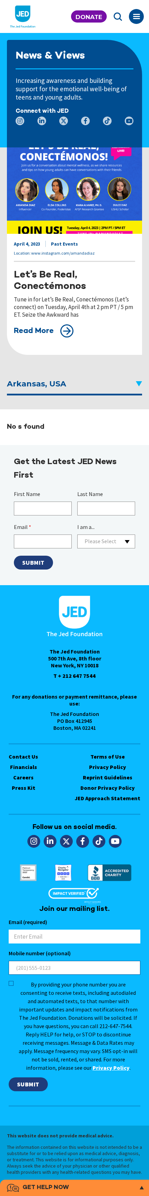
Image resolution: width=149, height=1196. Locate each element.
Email (22, 526)
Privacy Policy (107, 766)
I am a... (86, 526)
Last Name (90, 493)
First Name (27, 493)
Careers (23, 777)
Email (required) (28, 922)
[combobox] (106, 541)
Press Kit (23, 787)
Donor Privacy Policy (107, 787)
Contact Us (23, 756)
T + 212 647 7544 (74, 675)
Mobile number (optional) (40, 953)
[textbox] (106, 541)
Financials (23, 766)
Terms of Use (107, 756)
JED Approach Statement (107, 798)
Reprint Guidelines (107, 777)
